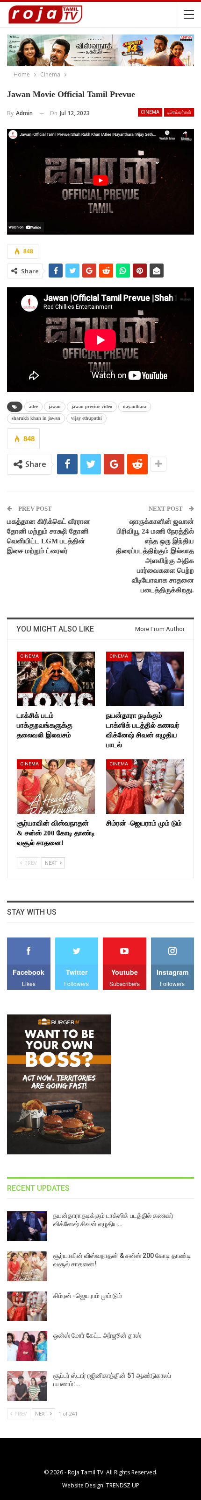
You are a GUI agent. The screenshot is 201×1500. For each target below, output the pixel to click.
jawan (55, 406)
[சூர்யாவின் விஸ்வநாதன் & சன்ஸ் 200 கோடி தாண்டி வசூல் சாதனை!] (56, 786)
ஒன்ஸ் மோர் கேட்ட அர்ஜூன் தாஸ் (97, 1335)
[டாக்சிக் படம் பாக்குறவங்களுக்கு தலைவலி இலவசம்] (56, 679)
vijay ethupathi (86, 418)
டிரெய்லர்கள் (179, 112)
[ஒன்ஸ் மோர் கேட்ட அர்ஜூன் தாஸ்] (27, 1346)
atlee (33, 406)
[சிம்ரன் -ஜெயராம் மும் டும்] (145, 786)
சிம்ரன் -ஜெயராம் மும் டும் (87, 1295)
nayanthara (134, 406)
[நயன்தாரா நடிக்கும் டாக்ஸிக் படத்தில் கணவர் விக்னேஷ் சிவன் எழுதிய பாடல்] (145, 679)
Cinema (150, 112)
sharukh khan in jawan (36, 418)
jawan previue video (92, 406)
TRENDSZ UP (122, 1485)
